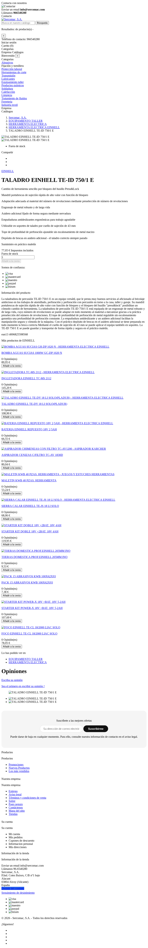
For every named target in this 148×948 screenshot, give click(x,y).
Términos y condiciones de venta (27, 797)
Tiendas (13, 814)
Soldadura (7, 88)
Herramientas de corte (13, 72)
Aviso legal (15, 794)
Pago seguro (16, 804)
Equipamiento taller (12, 82)
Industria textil (9, 104)
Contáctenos (16, 807)
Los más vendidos (19, 771)
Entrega (13, 791)
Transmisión (8, 75)
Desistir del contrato (12, 888)
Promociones (16, 764)
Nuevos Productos (19, 767)
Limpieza (6, 95)
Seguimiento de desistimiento (18, 892)
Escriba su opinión (12, 680)
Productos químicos (12, 85)
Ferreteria (6, 101)
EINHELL (7, 171)
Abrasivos (7, 62)
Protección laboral (11, 69)
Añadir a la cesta (10, 261)
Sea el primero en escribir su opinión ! (23, 686)
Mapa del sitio (17, 810)
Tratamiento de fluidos (14, 98)
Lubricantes (8, 78)
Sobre (12, 800)
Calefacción (8, 91)
